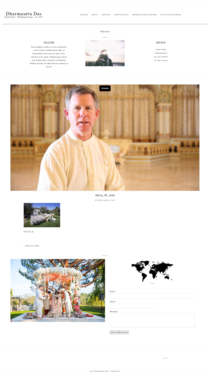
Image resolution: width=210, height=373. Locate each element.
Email (112, 301)
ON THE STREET (161, 57)
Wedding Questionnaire (144, 15)
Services (106, 15)
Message (113, 311)
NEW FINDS (161, 49)
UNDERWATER (161, 53)
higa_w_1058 (32, 245)
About (95, 15)
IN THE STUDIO (161, 60)
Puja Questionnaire (171, 15)
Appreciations (121, 15)
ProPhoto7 (115, 371)
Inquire (84, 15)
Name (112, 291)
